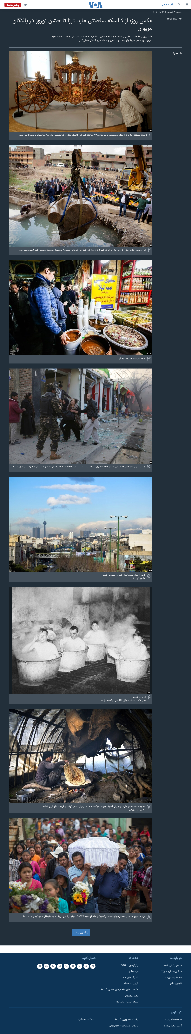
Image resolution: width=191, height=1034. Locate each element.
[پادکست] (46, 966)
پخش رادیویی (131, 996)
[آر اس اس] (53, 966)
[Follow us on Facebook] (93, 966)
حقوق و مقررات (173, 977)
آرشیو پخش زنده (173, 1026)
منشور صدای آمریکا (171, 971)
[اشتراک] (39, 966)
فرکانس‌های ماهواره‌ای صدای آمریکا (120, 990)
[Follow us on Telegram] (86, 966)
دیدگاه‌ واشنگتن (86, 1020)
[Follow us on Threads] (59, 966)
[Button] (177, 54)
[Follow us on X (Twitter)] (79, 966)
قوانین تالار (176, 983)
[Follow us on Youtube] (73, 966)
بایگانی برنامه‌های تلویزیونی (123, 1026)
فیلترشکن (134, 971)
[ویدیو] (25, 5)
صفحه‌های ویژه (173, 1020)
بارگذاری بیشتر (80, 933)
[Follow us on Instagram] (66, 966)
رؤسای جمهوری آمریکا (126, 1020)
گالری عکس (167, 5)
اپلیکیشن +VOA (130, 965)
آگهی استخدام (131, 983)
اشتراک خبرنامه (131, 977)
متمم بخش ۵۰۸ (173, 965)
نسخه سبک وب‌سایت (127, 1002)
